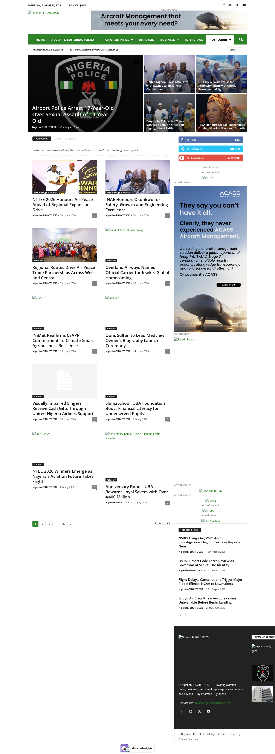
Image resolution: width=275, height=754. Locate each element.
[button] (241, 39)
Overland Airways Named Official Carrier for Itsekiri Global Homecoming (137, 272)
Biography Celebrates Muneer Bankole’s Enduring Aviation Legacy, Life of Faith (166, 124)
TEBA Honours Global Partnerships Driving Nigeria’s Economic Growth (221, 126)
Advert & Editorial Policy (73, 40)
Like (237, 139)
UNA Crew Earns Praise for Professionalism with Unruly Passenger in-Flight (217, 85)
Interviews (194, 40)
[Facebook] (224, 5)
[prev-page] (181, 615)
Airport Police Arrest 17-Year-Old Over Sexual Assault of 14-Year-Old (73, 114)
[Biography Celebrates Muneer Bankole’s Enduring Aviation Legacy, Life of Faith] (169, 113)
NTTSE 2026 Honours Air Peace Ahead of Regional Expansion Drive (62, 205)
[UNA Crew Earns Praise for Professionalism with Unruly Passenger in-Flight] (221, 74)
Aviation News (117, 40)
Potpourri (218, 40)
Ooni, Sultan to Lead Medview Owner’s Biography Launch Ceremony (134, 340)
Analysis (146, 40)
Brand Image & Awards (48, 49)
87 (63, 523)
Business (167, 40)
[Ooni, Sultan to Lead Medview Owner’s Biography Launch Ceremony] (137, 313)
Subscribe (234, 157)
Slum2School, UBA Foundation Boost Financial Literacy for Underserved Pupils (135, 408)
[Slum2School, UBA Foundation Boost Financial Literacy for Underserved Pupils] (137, 381)
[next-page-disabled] (186, 615)
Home (40, 40)
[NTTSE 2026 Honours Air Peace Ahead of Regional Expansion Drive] (64, 177)
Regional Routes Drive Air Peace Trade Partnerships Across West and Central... (63, 272)
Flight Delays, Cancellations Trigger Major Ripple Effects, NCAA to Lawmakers (210, 581)
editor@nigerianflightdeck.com (212, 703)
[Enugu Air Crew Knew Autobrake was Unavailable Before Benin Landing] (262, 652)
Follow (235, 148)
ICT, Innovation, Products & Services (94, 49)
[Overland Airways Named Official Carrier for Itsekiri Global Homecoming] (137, 245)
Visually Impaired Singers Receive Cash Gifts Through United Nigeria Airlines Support (63, 408)
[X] (237, 5)
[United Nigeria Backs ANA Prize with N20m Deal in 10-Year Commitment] (169, 74)
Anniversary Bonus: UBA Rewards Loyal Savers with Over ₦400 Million (136, 492)
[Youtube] (244, 5)
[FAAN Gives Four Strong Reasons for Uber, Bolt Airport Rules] (262, 694)
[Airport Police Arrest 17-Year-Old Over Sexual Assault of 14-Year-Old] (85, 95)
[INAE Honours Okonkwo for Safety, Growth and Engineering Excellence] (137, 177)
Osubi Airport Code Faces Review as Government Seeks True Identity (206, 563)
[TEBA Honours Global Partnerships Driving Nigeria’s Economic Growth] (221, 113)
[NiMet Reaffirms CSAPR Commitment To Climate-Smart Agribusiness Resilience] (64, 313)
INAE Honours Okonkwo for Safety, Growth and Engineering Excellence (136, 205)
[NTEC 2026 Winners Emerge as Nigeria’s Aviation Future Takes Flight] (64, 449)
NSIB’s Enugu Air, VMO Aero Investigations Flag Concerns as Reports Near (209, 542)
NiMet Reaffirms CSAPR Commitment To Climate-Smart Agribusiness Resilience (63, 340)
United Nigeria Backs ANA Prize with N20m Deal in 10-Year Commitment (167, 85)
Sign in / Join (77, 5)
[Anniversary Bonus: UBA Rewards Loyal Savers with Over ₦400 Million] (137, 456)
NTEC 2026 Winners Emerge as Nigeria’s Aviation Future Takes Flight (62, 476)
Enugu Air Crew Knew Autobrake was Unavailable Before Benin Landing (207, 600)
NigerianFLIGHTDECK (44, 127)
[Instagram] (230, 5)
